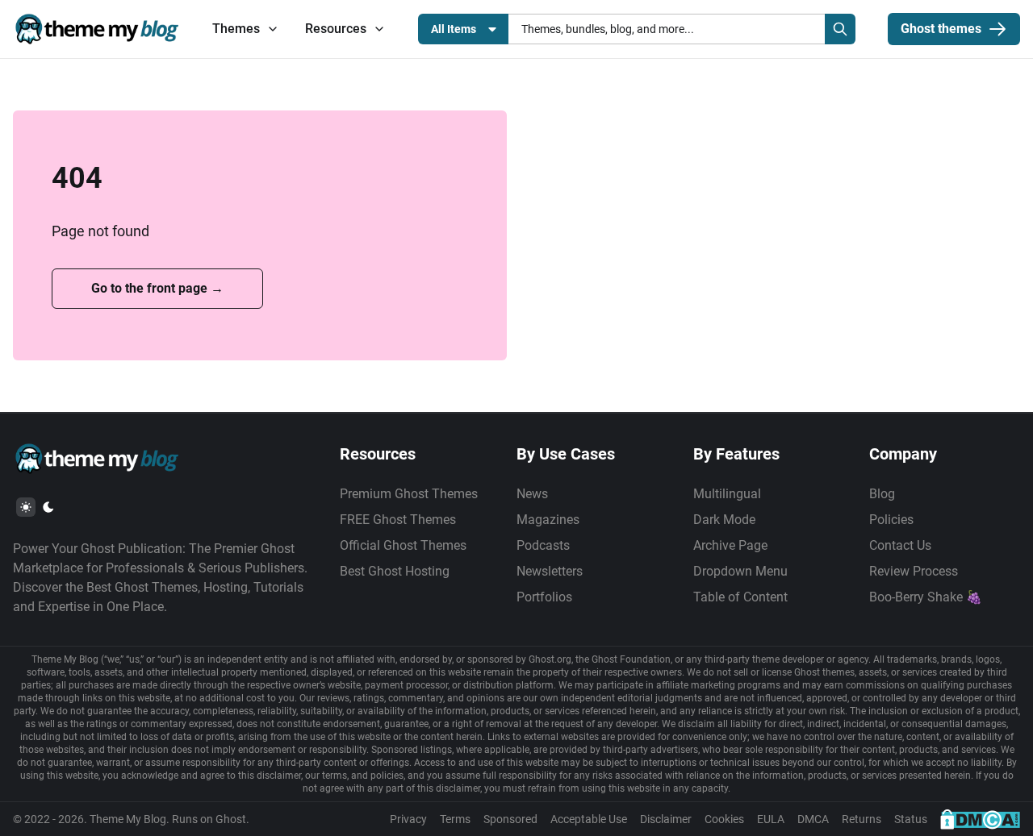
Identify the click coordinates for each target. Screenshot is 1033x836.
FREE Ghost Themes (398, 519)
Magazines (547, 519)
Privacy (408, 819)
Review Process (913, 571)
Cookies (724, 819)
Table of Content (740, 597)
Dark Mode (724, 519)
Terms (455, 819)
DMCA (813, 819)
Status (910, 819)
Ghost (230, 819)
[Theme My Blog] (96, 29)
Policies (891, 519)
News (532, 493)
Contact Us (900, 545)
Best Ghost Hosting (395, 571)
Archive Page (730, 545)
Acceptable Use (588, 819)
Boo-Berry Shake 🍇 (925, 597)
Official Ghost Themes (403, 545)
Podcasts (543, 545)
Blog (882, 493)
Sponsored (510, 819)
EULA (770, 819)
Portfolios (544, 597)
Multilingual (727, 493)
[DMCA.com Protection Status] (980, 819)
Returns (861, 819)
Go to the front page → (157, 288)
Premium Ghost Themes (409, 493)
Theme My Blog (128, 819)
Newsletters (549, 571)
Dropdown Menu (740, 571)
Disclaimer (666, 819)
